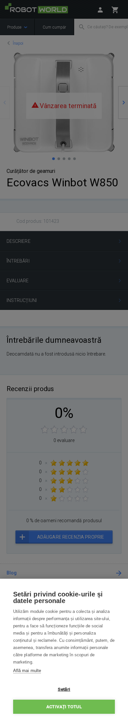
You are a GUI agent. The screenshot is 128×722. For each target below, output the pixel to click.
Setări (64, 689)
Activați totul (64, 706)
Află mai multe (27, 670)
